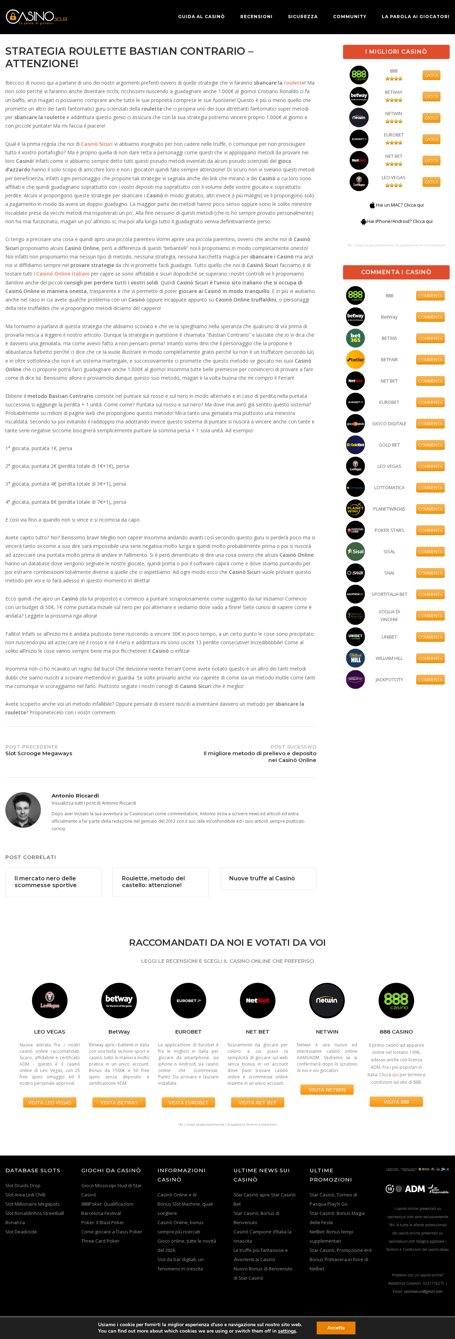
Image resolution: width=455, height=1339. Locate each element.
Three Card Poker (100, 1241)
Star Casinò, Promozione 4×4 (340, 1250)
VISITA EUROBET (188, 1102)
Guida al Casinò (201, 16)
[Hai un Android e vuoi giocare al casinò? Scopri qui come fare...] (363, 221)
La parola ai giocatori (416, 16)
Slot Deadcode (21, 1231)
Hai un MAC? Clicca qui (400, 205)
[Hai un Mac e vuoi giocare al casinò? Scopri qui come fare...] (372, 205)
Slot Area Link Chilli (25, 1194)
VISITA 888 (396, 1101)
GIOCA (431, 75)
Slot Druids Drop (23, 1185)
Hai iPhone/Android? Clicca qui (400, 221)
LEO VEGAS (394, 177)
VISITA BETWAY (119, 1102)
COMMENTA (430, 296)
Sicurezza (303, 16)
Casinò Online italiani (63, 273)
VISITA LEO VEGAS (49, 1102)
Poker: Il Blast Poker (102, 1222)
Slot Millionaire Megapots (32, 1204)
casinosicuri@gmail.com (423, 1291)
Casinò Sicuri (97, 143)
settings (287, 1331)
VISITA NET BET (258, 1102)
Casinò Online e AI (177, 1194)
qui (395, 1075)
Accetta (336, 1327)
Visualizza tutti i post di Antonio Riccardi (94, 803)
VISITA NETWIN (327, 1089)
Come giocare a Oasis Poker (111, 1231)
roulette (294, 82)
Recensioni (256, 16)
